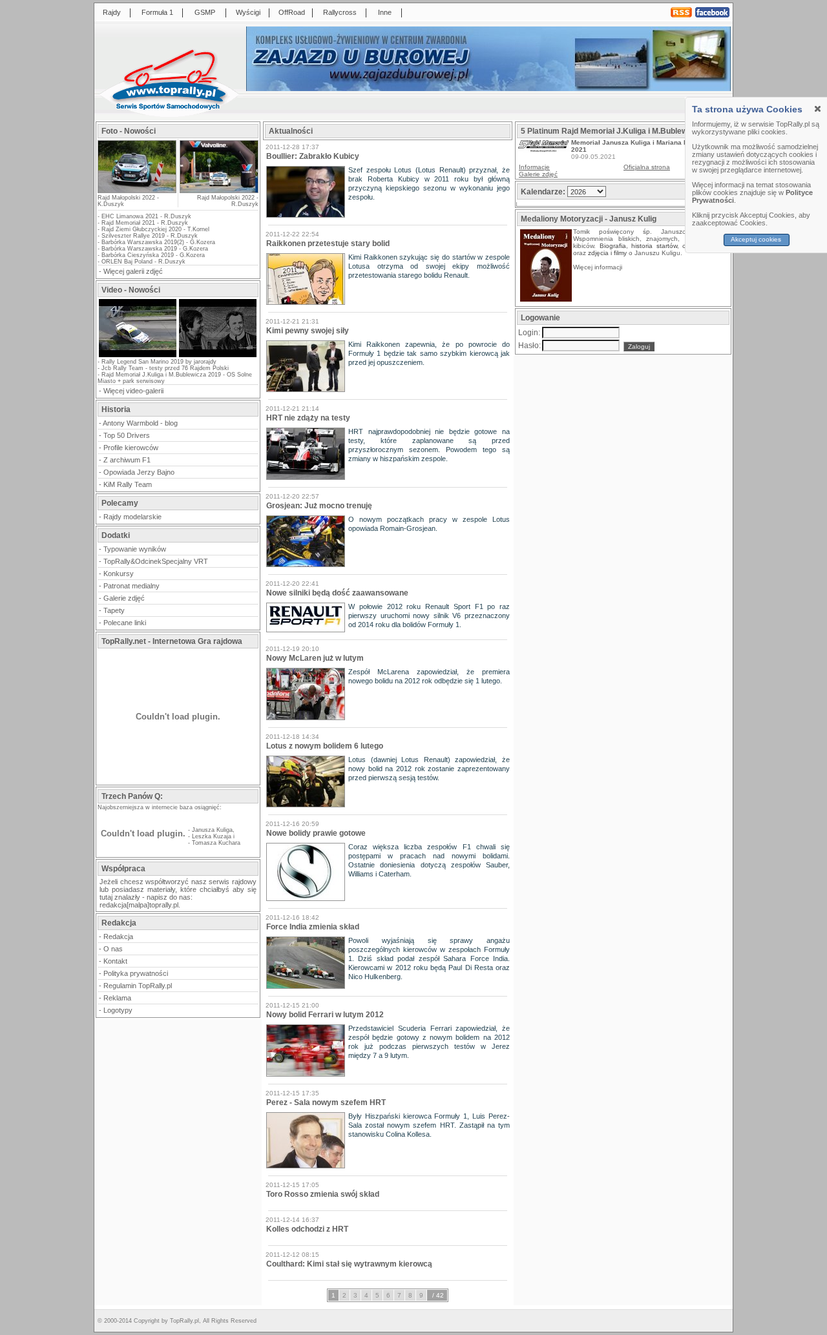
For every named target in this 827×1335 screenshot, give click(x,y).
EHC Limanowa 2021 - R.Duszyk (146, 216)
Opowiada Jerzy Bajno (138, 472)
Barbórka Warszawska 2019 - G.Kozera (154, 248)
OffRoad (291, 12)
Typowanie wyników (134, 549)
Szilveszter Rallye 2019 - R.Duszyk (149, 236)
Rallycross (340, 12)
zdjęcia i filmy (607, 252)
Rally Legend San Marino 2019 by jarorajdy (158, 361)
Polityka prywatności (135, 973)
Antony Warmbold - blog (140, 423)
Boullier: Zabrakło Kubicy (312, 156)
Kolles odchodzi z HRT (307, 1229)
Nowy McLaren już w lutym (315, 658)
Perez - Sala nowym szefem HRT (326, 1102)
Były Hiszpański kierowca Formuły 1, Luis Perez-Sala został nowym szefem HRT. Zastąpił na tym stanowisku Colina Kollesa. (429, 1125)
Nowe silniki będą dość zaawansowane (337, 592)
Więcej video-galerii (133, 391)
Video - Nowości (130, 290)
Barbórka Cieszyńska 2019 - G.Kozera (153, 255)
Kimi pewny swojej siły (307, 330)
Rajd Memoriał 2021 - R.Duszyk (144, 223)
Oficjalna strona (646, 167)
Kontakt (115, 961)
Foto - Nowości (128, 131)
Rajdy (112, 12)
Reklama (117, 998)
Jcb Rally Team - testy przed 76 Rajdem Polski (165, 368)
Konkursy (118, 573)
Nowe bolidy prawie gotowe (316, 833)
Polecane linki (124, 622)
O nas (113, 949)
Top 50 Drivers (126, 435)
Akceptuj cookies (756, 239)
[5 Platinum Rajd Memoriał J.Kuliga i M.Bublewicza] (543, 149)
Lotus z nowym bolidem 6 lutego (324, 745)
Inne (385, 12)
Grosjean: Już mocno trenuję (319, 505)
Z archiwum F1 (127, 460)
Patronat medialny (131, 586)
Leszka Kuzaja (211, 836)
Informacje (534, 167)
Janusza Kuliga (212, 830)
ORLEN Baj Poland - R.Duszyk (143, 261)
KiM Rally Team (127, 484)
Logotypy (117, 1010)
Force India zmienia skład (312, 926)
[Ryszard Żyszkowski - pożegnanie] (218, 355)
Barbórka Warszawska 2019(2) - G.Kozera (158, 242)
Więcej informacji (598, 267)
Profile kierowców (130, 447)
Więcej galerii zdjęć (133, 271)
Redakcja (118, 936)
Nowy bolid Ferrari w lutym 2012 (325, 1014)
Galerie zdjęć (124, 598)
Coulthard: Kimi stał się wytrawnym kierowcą (349, 1263)
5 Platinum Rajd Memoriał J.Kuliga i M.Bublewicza (611, 131)
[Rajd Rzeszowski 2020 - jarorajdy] (138, 355)
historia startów (654, 245)
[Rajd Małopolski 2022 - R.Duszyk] (218, 166)
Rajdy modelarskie (132, 517)
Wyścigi (248, 12)
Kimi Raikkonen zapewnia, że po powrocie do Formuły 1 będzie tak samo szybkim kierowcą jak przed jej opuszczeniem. (429, 353)
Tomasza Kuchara (216, 843)
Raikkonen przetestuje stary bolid (328, 243)
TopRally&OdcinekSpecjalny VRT (155, 561)
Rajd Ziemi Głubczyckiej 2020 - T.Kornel (155, 229)
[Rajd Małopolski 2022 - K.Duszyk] (137, 188)
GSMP (204, 12)
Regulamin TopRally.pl (137, 985)
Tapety (114, 610)
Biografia (613, 245)
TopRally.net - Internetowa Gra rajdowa (171, 641)
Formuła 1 (157, 12)
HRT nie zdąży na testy (308, 417)
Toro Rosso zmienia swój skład (322, 1194)
